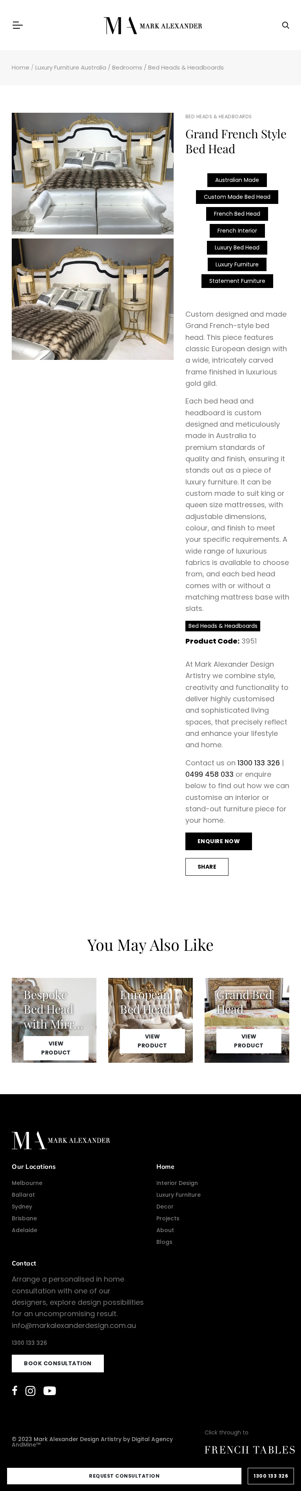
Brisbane (24, 1218)
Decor (165, 1206)
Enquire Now (219, 841)
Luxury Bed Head (237, 247)
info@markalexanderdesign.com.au (74, 1325)
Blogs (164, 1242)
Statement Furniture (237, 281)
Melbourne (27, 1183)
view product (56, 1048)
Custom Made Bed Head (237, 197)
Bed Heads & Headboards (186, 67)
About (165, 1230)
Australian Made (237, 180)
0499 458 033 (209, 774)
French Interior (237, 231)
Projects (168, 1218)
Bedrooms (127, 67)
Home (20, 67)
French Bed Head (237, 214)
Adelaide (24, 1230)
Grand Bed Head (244, 1002)
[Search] (285, 25)
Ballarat (23, 1195)
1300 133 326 (259, 763)
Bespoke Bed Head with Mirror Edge (54, 1017)
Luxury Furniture (237, 264)
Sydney (22, 1206)
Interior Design (177, 1183)
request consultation (124, 1476)
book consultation (58, 1363)
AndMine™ (26, 1445)
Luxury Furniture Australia (70, 67)
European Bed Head (145, 1002)
